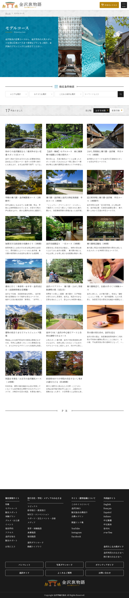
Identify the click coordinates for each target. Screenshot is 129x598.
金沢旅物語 (21, 5)
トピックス (32, 506)
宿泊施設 (31, 537)
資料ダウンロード (35, 543)
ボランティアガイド (105, 564)
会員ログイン (77, 516)
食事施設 (31, 533)
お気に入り (10, 547)
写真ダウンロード (64, 564)
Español (107, 512)
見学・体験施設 (34, 528)
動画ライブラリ (34, 547)
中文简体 (108, 524)
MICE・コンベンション (38, 514)
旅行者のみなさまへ (113, 557)
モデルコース (11, 508)
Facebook (76, 537)
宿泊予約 (9, 528)
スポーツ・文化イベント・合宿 (41, 518)
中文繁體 (108, 520)
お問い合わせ (105, 572)
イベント (9, 524)
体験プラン (10, 516)
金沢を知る (10, 537)
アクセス (9, 533)
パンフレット (24, 564)
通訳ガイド (24, 572)
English (107, 504)
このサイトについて (80, 504)
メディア (31, 522)
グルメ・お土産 (12, 520)
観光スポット (11, 512)
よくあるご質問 (64, 572)
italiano (107, 516)
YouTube (75, 528)
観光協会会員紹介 (79, 512)
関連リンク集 (77, 522)
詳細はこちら (23, 145)
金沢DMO (75, 508)
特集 (7, 504)
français (107, 508)
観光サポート (11, 541)
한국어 (107, 528)
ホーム (8, 13)
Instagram (76, 533)
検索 (121, 94)
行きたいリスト (111, 5)
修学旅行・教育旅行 (36, 510)
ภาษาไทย (108, 533)
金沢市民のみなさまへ (114, 553)
